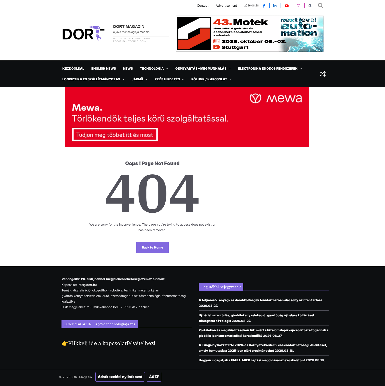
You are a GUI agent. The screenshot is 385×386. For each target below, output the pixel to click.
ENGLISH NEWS (103, 68)
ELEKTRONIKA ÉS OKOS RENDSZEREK (268, 68)
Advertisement (226, 5)
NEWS (128, 68)
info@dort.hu (87, 285)
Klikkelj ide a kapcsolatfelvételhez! (111, 343)
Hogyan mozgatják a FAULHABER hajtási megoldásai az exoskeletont (252, 360)
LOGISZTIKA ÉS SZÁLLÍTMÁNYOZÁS (91, 79)
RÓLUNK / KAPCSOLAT (209, 79)
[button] (166, 68)
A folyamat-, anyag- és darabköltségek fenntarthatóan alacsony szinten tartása (260, 300)
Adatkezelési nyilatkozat (120, 376)
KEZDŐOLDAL (73, 68)
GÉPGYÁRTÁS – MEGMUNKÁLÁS (200, 68)
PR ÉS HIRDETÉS (167, 79)
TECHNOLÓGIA (152, 68)
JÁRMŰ (137, 79)
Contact (203, 5)
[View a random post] (322, 74)
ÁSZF (154, 376)
